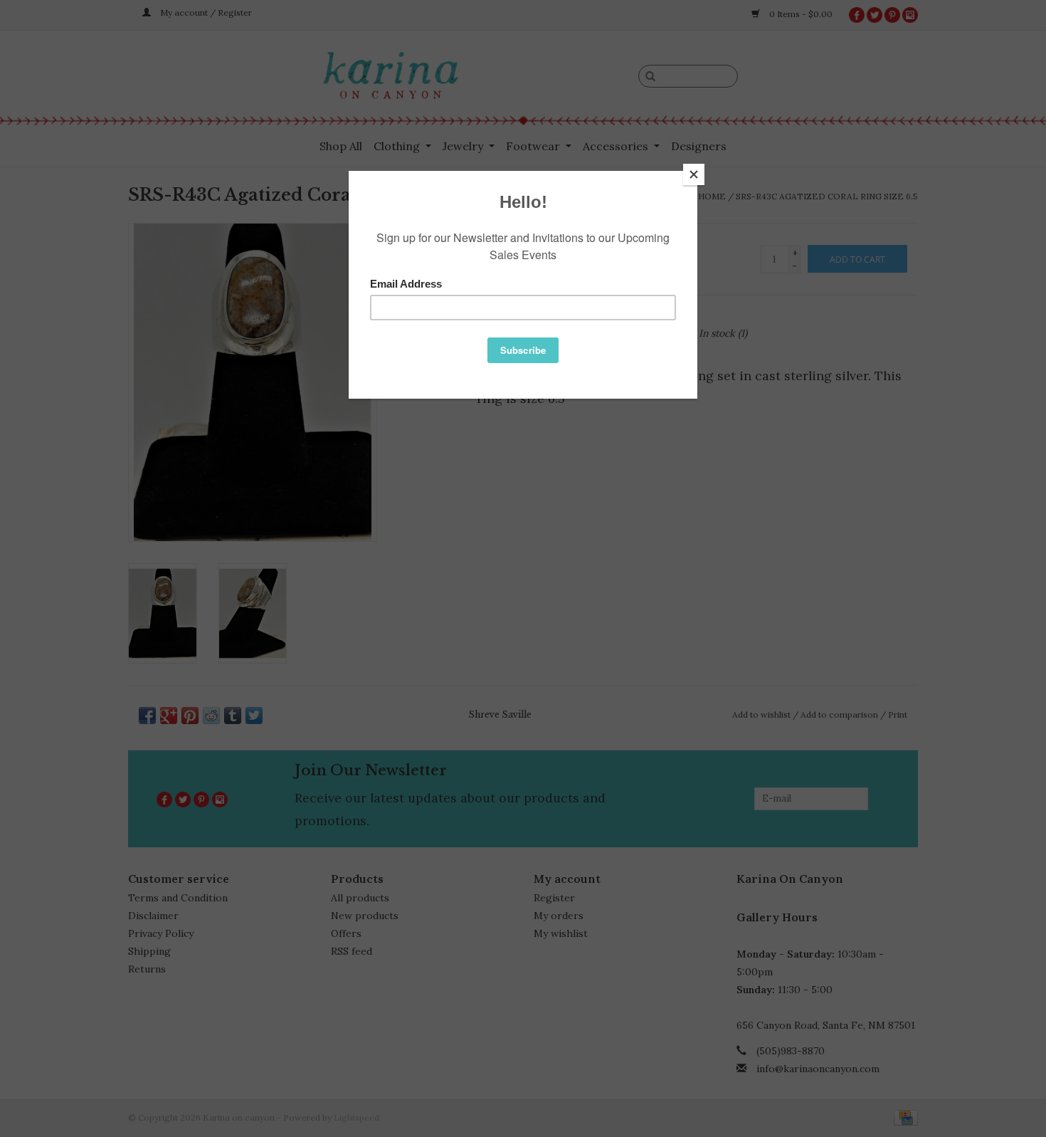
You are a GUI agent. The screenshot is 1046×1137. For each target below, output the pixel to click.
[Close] (693, 174)
